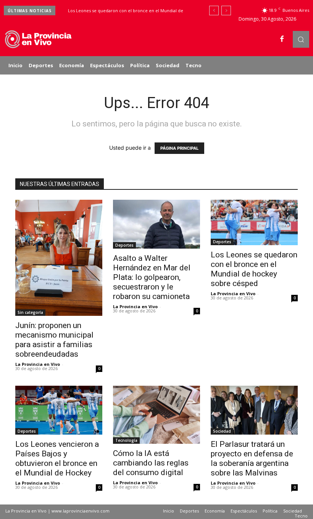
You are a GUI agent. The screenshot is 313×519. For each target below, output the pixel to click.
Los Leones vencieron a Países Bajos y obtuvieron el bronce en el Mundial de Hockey (57, 458)
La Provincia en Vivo (37, 364)
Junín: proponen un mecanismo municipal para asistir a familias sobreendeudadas (54, 340)
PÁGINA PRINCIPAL (179, 148)
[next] (226, 10)
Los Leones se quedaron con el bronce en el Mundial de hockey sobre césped (254, 269)
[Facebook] (282, 39)
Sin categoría (30, 312)
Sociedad (222, 431)
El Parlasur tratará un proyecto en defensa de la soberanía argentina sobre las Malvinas (252, 458)
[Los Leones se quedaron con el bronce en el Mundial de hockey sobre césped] (254, 223)
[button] (301, 39)
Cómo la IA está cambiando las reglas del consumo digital (151, 463)
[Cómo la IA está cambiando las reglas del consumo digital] (156, 415)
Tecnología (126, 440)
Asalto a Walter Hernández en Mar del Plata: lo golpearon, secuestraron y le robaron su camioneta (151, 277)
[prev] (214, 10)
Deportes (124, 245)
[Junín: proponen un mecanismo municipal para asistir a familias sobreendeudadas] (58, 258)
